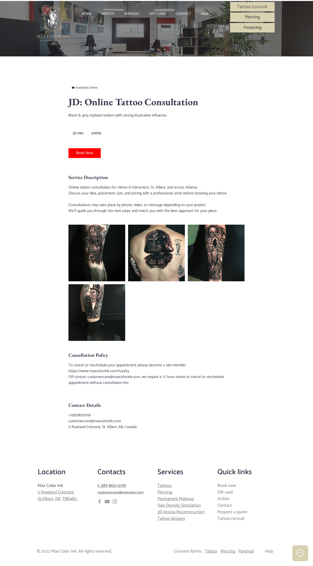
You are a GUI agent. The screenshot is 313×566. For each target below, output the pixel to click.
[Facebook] (99, 501)
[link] (84, 153)
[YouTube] (107, 501)
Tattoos (164, 485)
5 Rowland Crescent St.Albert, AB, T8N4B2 (57, 496)
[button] (131, 14)
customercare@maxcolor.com (121, 492)
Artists (223, 499)
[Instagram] (115, 501)
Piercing (164, 492)
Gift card (225, 492)
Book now (226, 485)
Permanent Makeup (175, 499)
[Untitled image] (96, 253)
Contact (224, 505)
